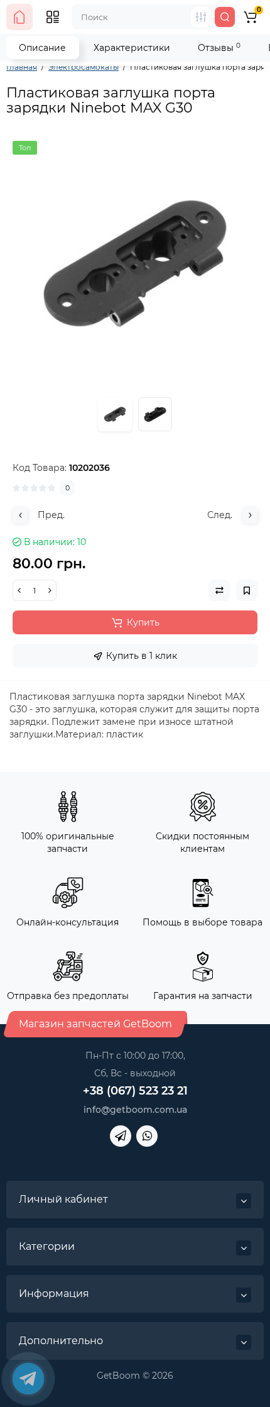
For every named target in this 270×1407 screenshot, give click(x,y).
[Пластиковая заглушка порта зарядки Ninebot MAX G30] (135, 263)
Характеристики (132, 47)
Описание (42, 47)
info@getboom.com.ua (135, 1109)
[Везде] (201, 17)
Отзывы (219, 47)
